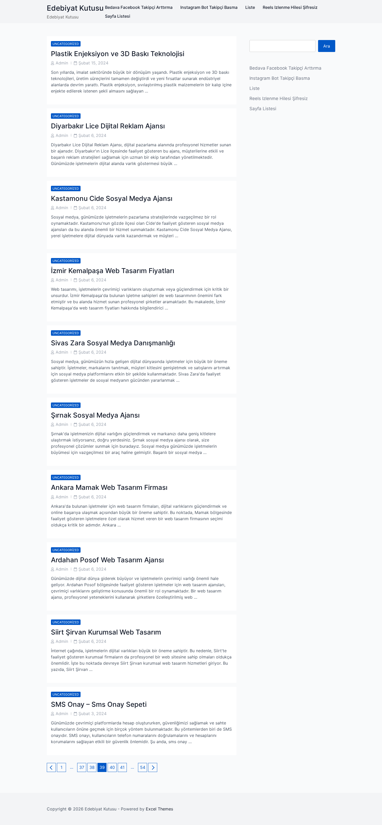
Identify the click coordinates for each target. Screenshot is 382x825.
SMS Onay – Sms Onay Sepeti (99, 704)
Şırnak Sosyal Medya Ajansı (95, 415)
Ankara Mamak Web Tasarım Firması (109, 487)
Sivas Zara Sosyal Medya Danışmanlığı (113, 343)
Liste (250, 7)
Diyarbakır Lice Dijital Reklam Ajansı (108, 126)
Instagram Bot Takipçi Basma (209, 7)
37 (82, 767)
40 (113, 767)
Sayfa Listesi (117, 16)
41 (123, 767)
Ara (326, 46)
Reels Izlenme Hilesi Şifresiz (290, 7)
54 (143, 767)
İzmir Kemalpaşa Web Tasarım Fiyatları (112, 271)
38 (92, 767)
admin (62, 62)
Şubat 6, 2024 (92, 135)
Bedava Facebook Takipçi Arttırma (139, 7)
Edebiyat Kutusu (75, 8)
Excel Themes (159, 808)
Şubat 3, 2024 (92, 713)
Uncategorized (65, 44)
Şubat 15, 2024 (93, 62)
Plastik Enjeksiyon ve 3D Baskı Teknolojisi (117, 54)
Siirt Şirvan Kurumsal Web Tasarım (106, 632)
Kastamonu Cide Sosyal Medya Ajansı (111, 198)
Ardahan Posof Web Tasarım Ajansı (107, 560)
